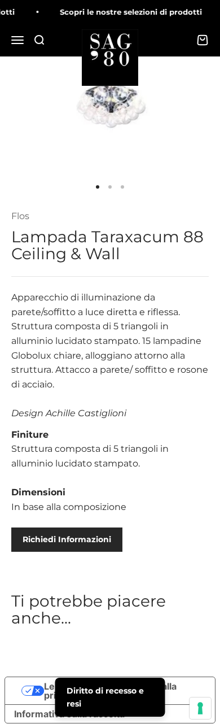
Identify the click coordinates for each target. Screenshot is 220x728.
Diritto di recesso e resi (105, 697)
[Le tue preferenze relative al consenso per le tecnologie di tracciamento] (200, 708)
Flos (20, 216)
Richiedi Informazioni (67, 539)
